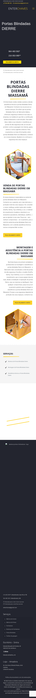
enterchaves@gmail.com (21, 3)
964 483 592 (8, 3)
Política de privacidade (11, 677)
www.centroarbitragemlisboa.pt (13, 691)
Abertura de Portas (11, 622)
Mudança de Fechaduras (13, 629)
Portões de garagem (11, 636)
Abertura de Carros (11, 619)
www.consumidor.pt (25, 693)
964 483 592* (14, 51)
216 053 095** (15, 56)
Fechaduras (9, 626)
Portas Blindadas (10, 632)
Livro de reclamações (25, 677)
